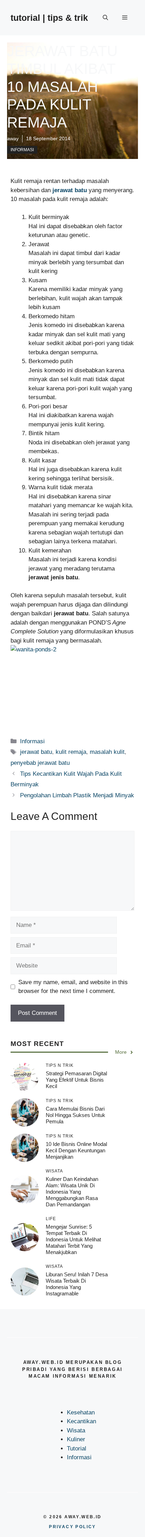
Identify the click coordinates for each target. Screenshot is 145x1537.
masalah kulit (107, 752)
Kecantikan (81, 1421)
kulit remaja (71, 752)
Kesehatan (81, 1412)
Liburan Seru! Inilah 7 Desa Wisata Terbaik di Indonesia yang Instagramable (77, 1283)
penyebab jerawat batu (40, 762)
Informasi (22, 149)
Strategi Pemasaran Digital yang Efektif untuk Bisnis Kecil (76, 1079)
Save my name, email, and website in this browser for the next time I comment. (73, 987)
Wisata (76, 1430)
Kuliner (76, 1439)
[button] (105, 17)
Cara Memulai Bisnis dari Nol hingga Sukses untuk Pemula (75, 1115)
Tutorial (76, 1448)
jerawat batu (36, 752)
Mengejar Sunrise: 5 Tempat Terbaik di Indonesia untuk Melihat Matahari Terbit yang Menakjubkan (73, 1239)
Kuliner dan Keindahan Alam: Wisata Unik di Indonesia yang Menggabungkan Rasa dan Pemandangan (72, 1191)
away (13, 138)
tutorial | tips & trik (49, 18)
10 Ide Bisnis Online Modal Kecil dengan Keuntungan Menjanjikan (76, 1150)
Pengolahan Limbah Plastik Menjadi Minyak (77, 795)
